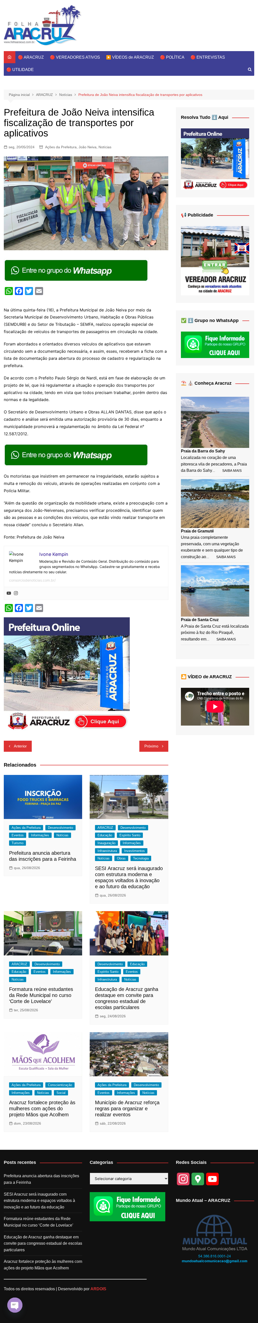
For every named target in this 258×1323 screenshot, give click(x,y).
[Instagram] (16, 593)
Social (61, 1093)
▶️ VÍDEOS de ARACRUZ (130, 57)
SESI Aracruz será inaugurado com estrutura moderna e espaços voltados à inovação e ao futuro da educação (39, 1200)
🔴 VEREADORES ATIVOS (75, 57)
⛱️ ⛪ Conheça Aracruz (206, 383)
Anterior (20, 746)
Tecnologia (141, 858)
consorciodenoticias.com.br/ (32, 580)
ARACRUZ (105, 828)
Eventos (18, 835)
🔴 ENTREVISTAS (207, 57)
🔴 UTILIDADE (20, 69)
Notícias (105, 147)
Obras (121, 858)
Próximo (151, 746)
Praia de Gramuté (197, 531)
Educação (105, 835)
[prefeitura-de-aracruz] (67, 673)
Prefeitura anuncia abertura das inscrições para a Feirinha (41, 1179)
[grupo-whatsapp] (76, 269)
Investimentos (134, 851)
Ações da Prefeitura (61, 147)
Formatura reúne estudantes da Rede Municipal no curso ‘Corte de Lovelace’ (41, 995)
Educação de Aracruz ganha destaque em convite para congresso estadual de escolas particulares (43, 1243)
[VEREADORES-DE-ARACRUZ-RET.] (215, 260)
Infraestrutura (107, 851)
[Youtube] (9, 593)
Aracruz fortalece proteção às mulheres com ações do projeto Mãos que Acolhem (42, 1108)
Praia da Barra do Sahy (203, 451)
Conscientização (60, 1085)
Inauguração (106, 843)
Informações (40, 835)
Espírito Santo (129, 835)
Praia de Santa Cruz (200, 620)
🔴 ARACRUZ (31, 57)
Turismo (17, 843)
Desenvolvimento (60, 828)
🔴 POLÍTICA (172, 57)
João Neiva (87, 147)
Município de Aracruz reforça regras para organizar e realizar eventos (127, 1108)
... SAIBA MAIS (227, 471)
